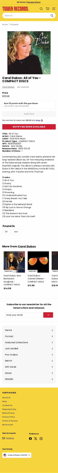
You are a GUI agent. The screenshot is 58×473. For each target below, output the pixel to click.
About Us (6, 397)
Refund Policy (8, 413)
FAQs (4, 401)
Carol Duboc (8, 87)
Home (5, 24)
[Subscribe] (48, 315)
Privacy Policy (8, 417)
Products (14, 24)
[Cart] (47, 9)
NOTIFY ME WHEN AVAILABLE (29, 126)
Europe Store (33, 2)
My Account (7, 424)
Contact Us (7, 405)
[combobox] (29, 16)
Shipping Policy (9, 409)
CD (6, 231)
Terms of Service (10, 421)
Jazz (16, 231)
